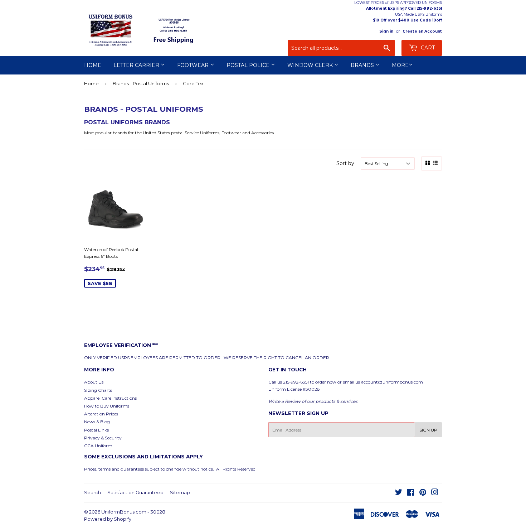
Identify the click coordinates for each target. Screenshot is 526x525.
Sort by (345, 163)
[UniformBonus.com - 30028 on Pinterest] (423, 493)
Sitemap (180, 492)
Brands (363, 65)
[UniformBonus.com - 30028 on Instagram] (434, 493)
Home (92, 65)
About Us (93, 382)
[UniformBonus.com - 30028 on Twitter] (398, 493)
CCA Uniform (98, 445)
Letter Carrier (137, 65)
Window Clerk (310, 65)
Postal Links (96, 430)
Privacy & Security (103, 437)
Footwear (193, 65)
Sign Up (428, 430)
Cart (427, 47)
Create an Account (422, 31)
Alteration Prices (101, 413)
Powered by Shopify (107, 519)
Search (92, 492)
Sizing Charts (98, 390)
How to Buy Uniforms (106, 406)
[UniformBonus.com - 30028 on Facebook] (410, 493)
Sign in (386, 31)
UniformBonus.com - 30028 (133, 512)
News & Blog (97, 421)
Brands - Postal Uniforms (141, 83)
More (400, 65)
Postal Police (249, 65)
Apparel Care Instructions (110, 398)
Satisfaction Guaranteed (135, 492)
